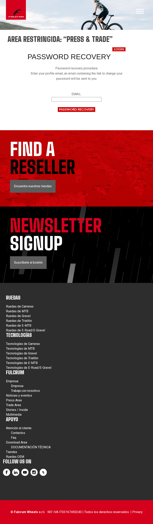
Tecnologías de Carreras (23, 344)
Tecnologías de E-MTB (22, 363)
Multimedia (14, 414)
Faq (13, 438)
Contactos (18, 433)
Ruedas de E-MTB (18, 325)
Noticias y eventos (19, 395)
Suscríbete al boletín (28, 262)
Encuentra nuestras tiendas (33, 186)
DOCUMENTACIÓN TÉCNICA (31, 447)
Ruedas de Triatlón (19, 321)
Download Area (16, 442)
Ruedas (13, 298)
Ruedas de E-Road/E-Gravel (25, 330)
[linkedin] (15, 472)
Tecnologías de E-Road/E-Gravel (28, 368)
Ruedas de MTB (17, 311)
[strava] (43, 472)
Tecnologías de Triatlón (22, 358)
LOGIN (119, 49)
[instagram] (34, 472)
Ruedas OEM (15, 457)
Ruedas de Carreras (19, 306)
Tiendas (11, 452)
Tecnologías (19, 335)
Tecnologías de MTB (20, 348)
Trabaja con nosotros (25, 391)
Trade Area (13, 405)
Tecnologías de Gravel (21, 353)
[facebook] (6, 472)
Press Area (14, 400)
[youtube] (24, 472)
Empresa (12, 381)
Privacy (137, 512)
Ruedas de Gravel (18, 316)
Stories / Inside (17, 410)
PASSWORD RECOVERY (76, 109)
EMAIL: (76, 94)
